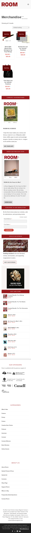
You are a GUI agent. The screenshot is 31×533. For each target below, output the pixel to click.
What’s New (5, 409)
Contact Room (5, 498)
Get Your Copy (8, 146)
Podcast (4, 429)
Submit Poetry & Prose (8, 471)
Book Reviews (5, 445)
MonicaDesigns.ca (24, 528)
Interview (4, 433)
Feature (4, 413)
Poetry (3, 417)
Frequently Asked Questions (9, 494)
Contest (4, 437)
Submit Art (4, 475)
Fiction (3, 421)
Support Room (5, 487)
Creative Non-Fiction (7, 425)
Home (22, 16)
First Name (7, 224)
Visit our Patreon (9, 262)
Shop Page (4, 483)
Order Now (8, 202)
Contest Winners (6, 441)
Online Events (5, 449)
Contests (4, 479)
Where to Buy (5, 490)
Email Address (8, 219)
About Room (5, 467)
